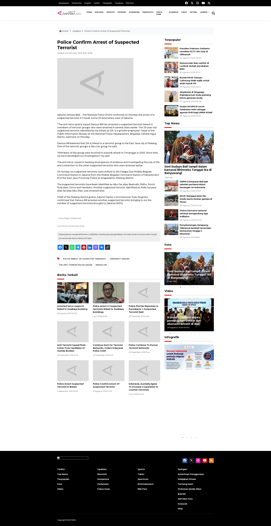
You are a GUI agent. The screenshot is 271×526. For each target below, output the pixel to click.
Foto (167, 244)
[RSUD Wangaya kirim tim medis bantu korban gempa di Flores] (171, 200)
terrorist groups (120, 259)
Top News (119, 3)
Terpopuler (107, 3)
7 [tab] (195, 333)
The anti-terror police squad (75, 265)
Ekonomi (122, 12)
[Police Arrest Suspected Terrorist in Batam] (73, 370)
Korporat (182, 504)
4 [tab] (193, 287)
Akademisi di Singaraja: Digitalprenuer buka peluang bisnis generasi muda (195, 95)
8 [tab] (199, 333)
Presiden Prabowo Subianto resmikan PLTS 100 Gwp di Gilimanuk (195, 51)
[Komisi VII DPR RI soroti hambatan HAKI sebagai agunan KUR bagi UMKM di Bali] (171, 110)
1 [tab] (180, 287)
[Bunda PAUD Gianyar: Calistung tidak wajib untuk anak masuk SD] (171, 81)
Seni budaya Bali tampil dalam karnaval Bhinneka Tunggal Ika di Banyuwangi (188, 170)
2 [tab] (184, 287)
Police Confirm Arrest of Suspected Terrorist (107, 31)
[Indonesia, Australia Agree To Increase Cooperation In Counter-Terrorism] (144, 370)
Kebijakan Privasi (187, 479)
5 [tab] (197, 287)
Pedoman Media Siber (189, 489)
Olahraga (173, 12)
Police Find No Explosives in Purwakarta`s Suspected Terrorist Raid (143, 309)
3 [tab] (189, 287)
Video (168, 291)
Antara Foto (77, 3)
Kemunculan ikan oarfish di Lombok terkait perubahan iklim (194, 66)
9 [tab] (204, 333)
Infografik (171, 337)
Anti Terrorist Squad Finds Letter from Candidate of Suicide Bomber (71, 348)
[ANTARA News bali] (71, 13)
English (88, 3)
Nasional (99, 12)
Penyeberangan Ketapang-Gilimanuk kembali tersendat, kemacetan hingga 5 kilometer (195, 229)
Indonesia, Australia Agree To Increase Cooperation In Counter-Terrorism (143, 387)
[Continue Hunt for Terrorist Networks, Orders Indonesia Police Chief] (108, 331)
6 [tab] (191, 333)
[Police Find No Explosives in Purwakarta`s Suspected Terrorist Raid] (144, 292)
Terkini (97, 3)
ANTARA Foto (185, 499)
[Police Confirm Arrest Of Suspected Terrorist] (108, 370)
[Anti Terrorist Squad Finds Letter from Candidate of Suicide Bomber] (73, 331)
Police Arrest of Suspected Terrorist (84, 259)
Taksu (184, 12)
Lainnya (204, 12)
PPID (180, 509)
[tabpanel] (189, 268)
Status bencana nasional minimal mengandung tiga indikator (194, 213)
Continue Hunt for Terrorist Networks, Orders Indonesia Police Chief (108, 348)
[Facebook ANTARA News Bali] (186, 3)
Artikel (193, 12)
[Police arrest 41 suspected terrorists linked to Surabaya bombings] (108, 292)
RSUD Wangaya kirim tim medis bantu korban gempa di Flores (196, 199)
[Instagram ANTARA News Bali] (197, 3)
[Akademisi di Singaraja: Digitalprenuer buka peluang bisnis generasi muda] (171, 96)
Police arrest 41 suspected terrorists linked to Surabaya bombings (108, 309)
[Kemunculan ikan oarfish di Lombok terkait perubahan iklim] (171, 67)
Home (89, 12)
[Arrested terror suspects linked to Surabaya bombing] (73, 292)
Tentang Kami (185, 484)
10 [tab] (208, 333)
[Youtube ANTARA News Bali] (203, 3)
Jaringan (182, 469)
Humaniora (134, 12)
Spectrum (143, 479)
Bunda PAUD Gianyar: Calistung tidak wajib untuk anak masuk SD (194, 80)
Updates (110, 12)
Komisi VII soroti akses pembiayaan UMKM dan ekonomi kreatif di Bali (184, 321)
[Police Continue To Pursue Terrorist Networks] (144, 331)
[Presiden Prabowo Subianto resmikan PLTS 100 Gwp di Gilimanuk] (171, 52)
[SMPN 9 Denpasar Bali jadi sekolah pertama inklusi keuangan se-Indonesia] (171, 185)
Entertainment (146, 484)
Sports (141, 469)
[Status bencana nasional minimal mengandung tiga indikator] (171, 214)
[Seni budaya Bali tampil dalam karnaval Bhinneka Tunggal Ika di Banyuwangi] (189, 147)
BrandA (182, 494)
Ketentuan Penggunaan (191, 474)
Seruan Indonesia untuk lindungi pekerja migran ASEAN (184, 424)
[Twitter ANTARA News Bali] (192, 3)
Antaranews (64, 3)
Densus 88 (101, 265)
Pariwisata (147, 12)
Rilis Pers (130, 3)
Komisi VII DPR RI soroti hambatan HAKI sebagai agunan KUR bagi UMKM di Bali (196, 109)
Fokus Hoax (159, 13)
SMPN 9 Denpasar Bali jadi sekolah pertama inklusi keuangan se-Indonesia (194, 184)
